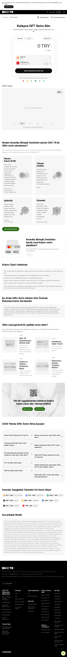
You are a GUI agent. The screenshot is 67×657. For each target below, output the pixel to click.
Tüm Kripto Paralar (18, 608)
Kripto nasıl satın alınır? (59, 632)
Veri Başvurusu (6, 615)
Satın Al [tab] (19, 38)
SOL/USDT (57, 604)
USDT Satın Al (45, 595)
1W (30, 123)
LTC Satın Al (45, 620)
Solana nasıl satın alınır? (59, 645)
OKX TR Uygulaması (5, 618)
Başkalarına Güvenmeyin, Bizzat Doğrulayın (10, 190)
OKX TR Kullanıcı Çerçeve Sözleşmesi (7, 598)
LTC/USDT (57, 618)
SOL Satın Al (45, 606)
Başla (38, 187)
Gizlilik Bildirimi (6, 602)
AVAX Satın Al (45, 617)
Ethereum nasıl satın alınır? (58, 641)
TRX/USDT (57, 607)
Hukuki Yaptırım (6, 609)
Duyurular (30, 611)
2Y (52, 123)
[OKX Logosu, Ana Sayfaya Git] (7, 12)
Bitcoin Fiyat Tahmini (58, 621)
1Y (45, 123)
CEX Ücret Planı (32, 596)
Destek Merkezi (32, 604)
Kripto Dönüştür (19, 601)
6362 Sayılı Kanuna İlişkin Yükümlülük (6, 632)
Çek (16, 596)
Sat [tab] (29, 38)
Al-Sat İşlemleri (19, 604)
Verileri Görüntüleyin (8, 221)
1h (14, 123)
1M (37, 123)
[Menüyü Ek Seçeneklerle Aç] (64, 12)
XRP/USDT (57, 610)
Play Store (41, 409)
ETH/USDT (57, 599)
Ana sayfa (5, 17)
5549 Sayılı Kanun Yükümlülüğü (7, 627)
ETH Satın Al (45, 600)
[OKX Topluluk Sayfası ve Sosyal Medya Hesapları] (14, 652)
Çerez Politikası (6, 612)
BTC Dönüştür (46, 632)
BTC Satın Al (45, 598)
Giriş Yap (52, 12)
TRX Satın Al (45, 611)
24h (22, 123)
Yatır (16, 593)
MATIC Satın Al (46, 603)
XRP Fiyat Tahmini (59, 629)
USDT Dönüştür (46, 629)
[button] (47, 12)
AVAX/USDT (57, 615)
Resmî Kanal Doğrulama (31, 607)
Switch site (8, 6)
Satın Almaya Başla (10, 229)
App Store (28, 409)
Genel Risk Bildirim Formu (6, 605)
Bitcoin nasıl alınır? (57, 637)
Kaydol (59, 12)
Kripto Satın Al (19, 599)
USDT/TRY (57, 593)
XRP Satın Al (45, 609)
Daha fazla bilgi (42, 222)
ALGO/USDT (57, 612)
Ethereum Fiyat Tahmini (58, 626)
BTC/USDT (57, 596)
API (29, 593)
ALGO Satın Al (45, 614)
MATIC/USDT (58, 601)
